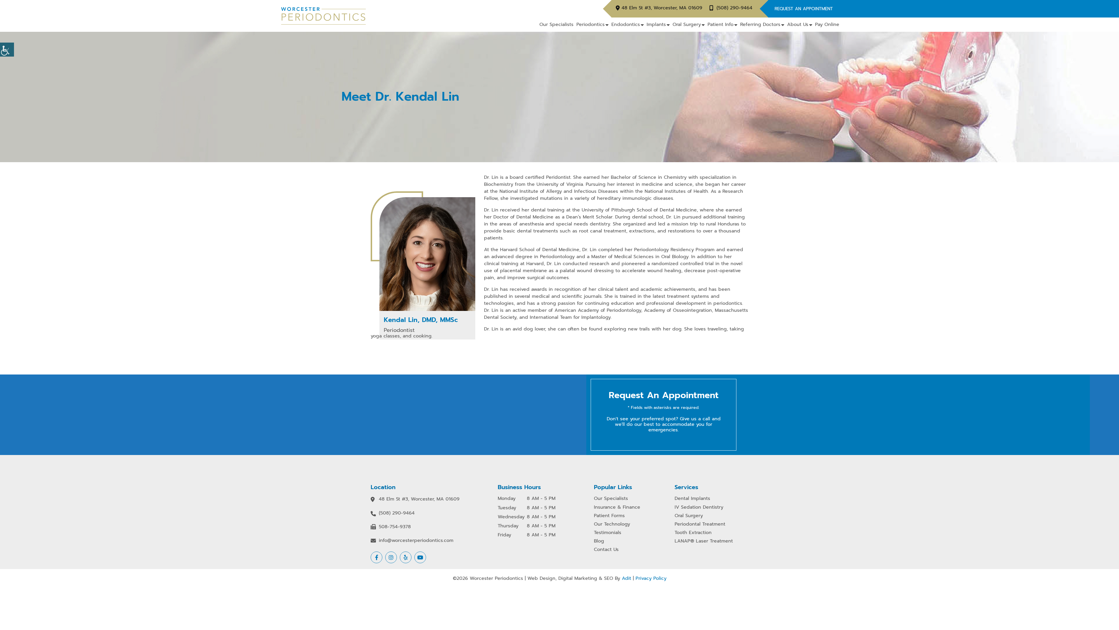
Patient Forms (609, 516)
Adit (626, 578)
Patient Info (720, 24)
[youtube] (420, 557)
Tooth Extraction (693, 533)
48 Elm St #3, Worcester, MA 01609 (662, 8)
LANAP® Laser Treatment (704, 541)
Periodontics (590, 24)
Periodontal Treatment (700, 524)
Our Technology (612, 524)
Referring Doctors (760, 24)
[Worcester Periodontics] (323, 15)
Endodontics (625, 24)
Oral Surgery (687, 24)
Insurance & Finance (617, 507)
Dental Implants (692, 498)
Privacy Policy (651, 578)
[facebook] (376, 557)
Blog (599, 541)
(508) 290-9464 (734, 8)
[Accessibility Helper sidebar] (7, 50)
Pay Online (827, 24)
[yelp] (405, 557)
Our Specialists (556, 24)
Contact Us (606, 549)
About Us (797, 24)
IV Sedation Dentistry (699, 507)
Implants (656, 24)
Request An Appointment (804, 9)
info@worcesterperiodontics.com (416, 540)
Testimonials (607, 533)
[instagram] (391, 557)
